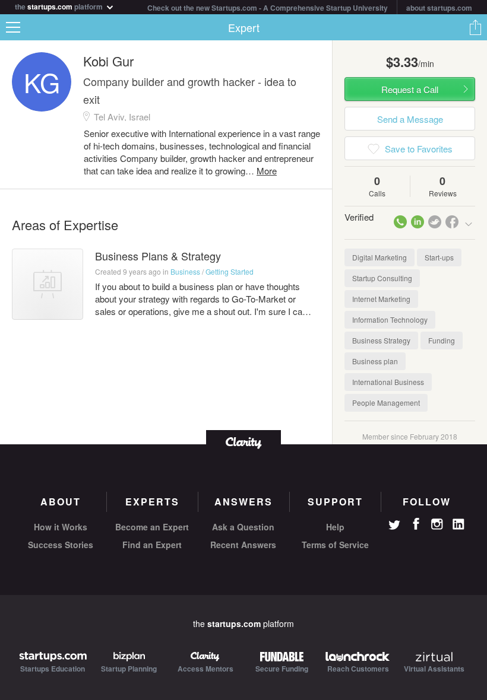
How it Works (60, 527)
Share (475, 27)
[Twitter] (394, 526)
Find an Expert (152, 545)
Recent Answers (243, 545)
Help (335, 527)
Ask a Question (243, 527)
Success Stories (60, 545)
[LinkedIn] (458, 524)
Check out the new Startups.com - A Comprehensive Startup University (267, 7)
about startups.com (439, 7)
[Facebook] (416, 524)
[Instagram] (437, 524)
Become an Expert (152, 527)
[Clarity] (243, 441)
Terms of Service (335, 545)
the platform (60, 5)
